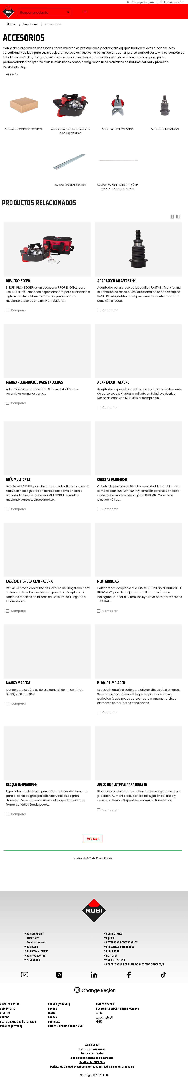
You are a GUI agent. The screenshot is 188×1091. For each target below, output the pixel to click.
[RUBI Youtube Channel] (24, 975)
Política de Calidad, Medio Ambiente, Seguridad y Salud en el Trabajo (92, 1066)
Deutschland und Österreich (18, 1022)
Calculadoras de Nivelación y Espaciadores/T (135, 964)
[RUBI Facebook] (128, 975)
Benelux (5, 1013)
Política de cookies (92, 1053)
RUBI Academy (35, 933)
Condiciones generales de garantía (92, 1057)
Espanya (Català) (11, 1026)
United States (105, 1004)
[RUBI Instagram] (59, 975)
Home (11, 24)
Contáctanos (114, 933)
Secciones (30, 24)
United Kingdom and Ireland (65, 1026)
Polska (52, 1017)
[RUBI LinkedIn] (94, 975)
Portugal (54, 1022)
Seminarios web (36, 942)
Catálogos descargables (122, 942)
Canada (4, 1017)
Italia (52, 1013)
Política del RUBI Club (92, 1062)
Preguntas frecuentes (120, 946)
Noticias (111, 955)
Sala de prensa (115, 960)
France (52, 1008)
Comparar (18, 310)
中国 (99, 1022)
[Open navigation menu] (85, 11)
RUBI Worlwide (35, 955)
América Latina (9, 1004)
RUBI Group (112, 951)
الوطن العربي (104, 1017)
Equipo (110, 938)
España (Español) (59, 1004)
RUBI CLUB (32, 946)
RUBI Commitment (37, 951)
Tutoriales (33, 938)
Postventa (33, 960)
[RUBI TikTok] (163, 975)
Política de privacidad (92, 1049)
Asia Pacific (7, 1008)
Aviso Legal (92, 1044)
